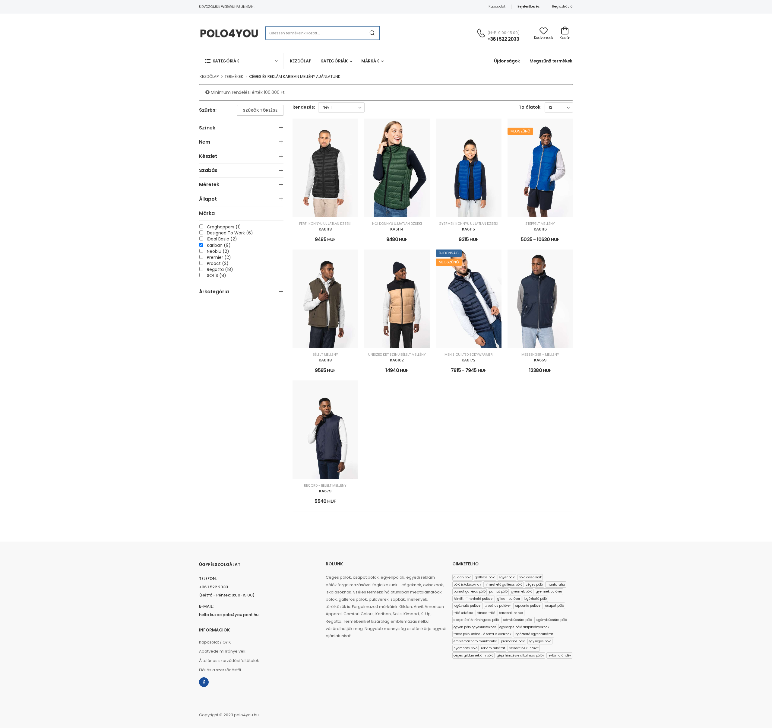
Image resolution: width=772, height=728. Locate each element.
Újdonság (449, 253)
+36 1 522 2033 (503, 39)
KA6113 (325, 229)
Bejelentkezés (528, 6)
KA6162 (397, 360)
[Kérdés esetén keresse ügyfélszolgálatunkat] (481, 32)
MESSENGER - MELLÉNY (540, 354)
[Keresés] (372, 33)
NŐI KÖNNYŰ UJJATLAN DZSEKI (397, 223)
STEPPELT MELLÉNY (540, 223)
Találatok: (530, 107)
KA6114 (396, 229)
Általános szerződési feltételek (229, 660)
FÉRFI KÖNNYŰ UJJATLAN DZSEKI (325, 223)
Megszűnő (520, 131)
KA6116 (540, 229)
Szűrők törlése (260, 110)
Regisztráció (562, 6)
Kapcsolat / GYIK (215, 642)
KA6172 (469, 360)
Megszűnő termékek (551, 61)
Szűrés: (207, 110)
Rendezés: (304, 107)
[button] (241, 60)
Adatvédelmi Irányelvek (222, 651)
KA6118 (325, 360)
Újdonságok (507, 61)
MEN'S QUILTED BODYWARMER (469, 354)
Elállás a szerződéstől (220, 670)
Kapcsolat (497, 6)
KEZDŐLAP (209, 76)
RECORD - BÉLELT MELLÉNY (325, 485)
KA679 (325, 491)
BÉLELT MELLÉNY (325, 354)
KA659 (540, 360)
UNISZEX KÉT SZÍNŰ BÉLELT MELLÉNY (397, 354)
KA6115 (468, 229)
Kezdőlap (301, 61)
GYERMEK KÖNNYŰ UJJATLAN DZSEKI (468, 223)
